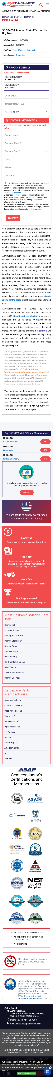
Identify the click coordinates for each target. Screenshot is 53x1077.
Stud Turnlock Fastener (14, 661)
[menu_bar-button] (48, 4)
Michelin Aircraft (11, 721)
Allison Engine (10, 742)
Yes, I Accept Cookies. (26, 1073)
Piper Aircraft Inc (12, 726)
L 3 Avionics (9, 732)
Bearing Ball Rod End (13, 635)
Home (5, 16)
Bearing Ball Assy (12, 677)
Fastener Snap (11, 651)
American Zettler (11, 747)
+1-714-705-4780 (29, 1019)
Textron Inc (29, 16)
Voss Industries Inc (13, 710)
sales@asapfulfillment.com (28, 1023)
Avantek (8, 758)
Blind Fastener (11, 667)
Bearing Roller (10, 646)
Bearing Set (9, 625)
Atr (5, 753)
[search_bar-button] (41, 4)
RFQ (46, 441)
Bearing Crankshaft (13, 640)
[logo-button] (18, 5)
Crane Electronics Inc (14, 705)
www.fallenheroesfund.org (31, 998)
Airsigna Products (12, 700)
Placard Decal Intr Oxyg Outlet (24, 50)
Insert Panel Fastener (14, 672)
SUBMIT (14, 218)
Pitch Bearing (10, 656)
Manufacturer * (12, 85)
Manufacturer (15, 16)
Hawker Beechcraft (10, 441)
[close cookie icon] (50, 1068)
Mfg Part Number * (13, 76)
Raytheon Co (8, 450)
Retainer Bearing (12, 630)
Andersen (8, 737)
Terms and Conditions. (13, 192)
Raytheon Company (11, 459)
